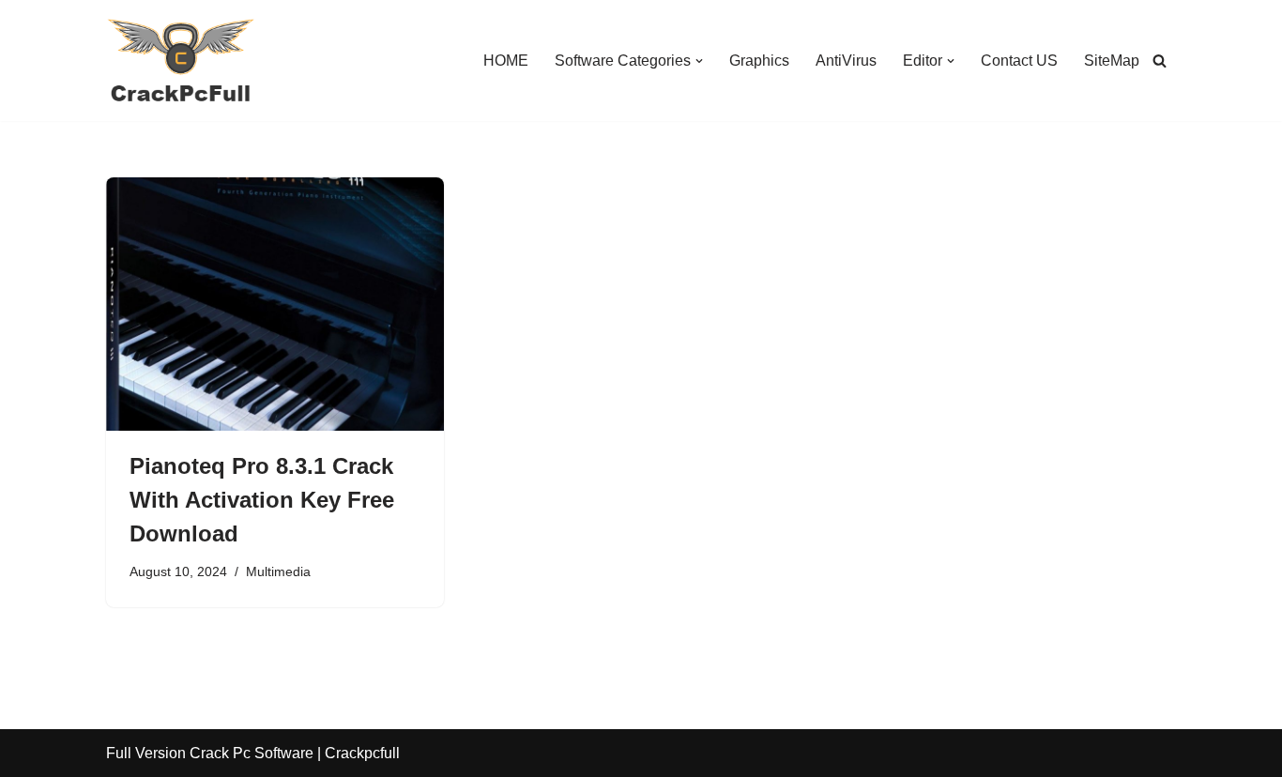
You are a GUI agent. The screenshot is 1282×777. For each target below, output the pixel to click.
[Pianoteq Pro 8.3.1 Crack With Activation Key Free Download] (275, 304)
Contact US (1019, 61)
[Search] (1159, 60)
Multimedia (278, 571)
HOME (505, 61)
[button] (699, 61)
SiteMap (1111, 61)
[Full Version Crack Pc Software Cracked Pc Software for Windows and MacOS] (181, 60)
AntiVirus (846, 61)
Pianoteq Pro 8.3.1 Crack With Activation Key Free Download (262, 499)
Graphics (759, 61)
